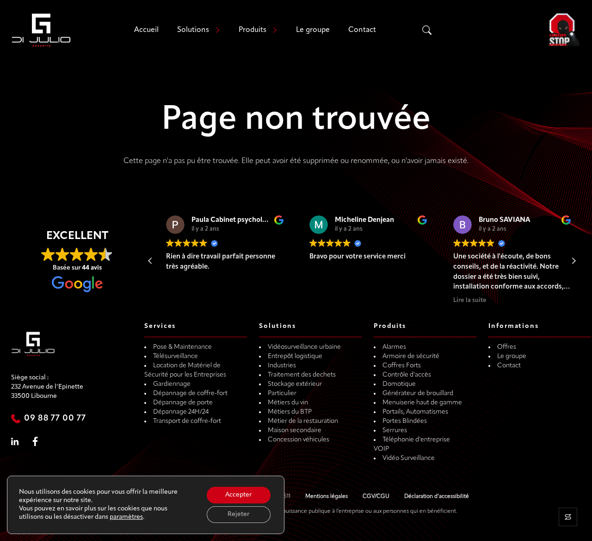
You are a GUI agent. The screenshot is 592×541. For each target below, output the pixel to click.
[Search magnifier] (426, 30)
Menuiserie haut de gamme (422, 402)
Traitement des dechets (302, 374)
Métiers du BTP (290, 412)
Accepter (238, 494)
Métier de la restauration (303, 421)
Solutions (193, 30)
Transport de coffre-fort (187, 421)
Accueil (146, 30)
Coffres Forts (401, 365)
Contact (362, 30)
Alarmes (394, 347)
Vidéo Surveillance (408, 458)
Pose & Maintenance (182, 347)
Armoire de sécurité (410, 356)
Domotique (399, 384)
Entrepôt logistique (295, 356)
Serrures (394, 430)
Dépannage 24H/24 (181, 412)
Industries (282, 365)
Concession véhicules (298, 439)
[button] (573, 261)
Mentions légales (326, 496)
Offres (506, 347)
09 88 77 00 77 (55, 419)
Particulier (282, 393)
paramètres (126, 517)
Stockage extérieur (295, 384)
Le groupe (313, 30)
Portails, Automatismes (415, 412)
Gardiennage (172, 384)
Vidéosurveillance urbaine (304, 347)
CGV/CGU (376, 496)
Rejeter (238, 514)
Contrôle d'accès (406, 374)
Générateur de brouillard (417, 393)
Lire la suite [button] (463, 300)
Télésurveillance (175, 356)
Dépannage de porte (183, 402)
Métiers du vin (288, 402)
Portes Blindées (404, 421)
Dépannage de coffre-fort (190, 393)
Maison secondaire (294, 430)
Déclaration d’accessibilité (436, 496)
